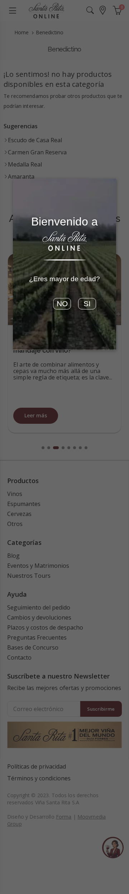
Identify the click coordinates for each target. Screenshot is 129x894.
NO (62, 303)
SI (87, 303)
